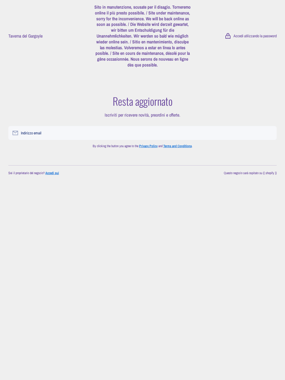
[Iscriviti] (270, 133)
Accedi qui (52, 173)
